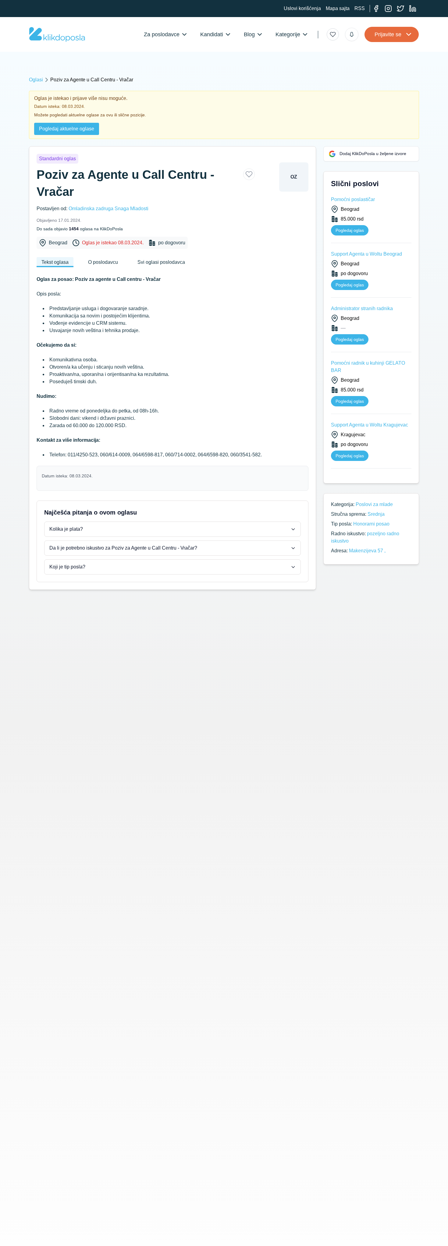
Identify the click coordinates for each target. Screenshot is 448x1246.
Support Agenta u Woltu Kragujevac (369, 424)
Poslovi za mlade (374, 504)
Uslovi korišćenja (302, 8)
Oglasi (36, 79)
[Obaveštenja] (351, 34)
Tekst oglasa (55, 262)
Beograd (58, 242)
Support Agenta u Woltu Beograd (366, 254)
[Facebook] (376, 8)
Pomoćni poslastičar (353, 199)
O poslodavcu (103, 262)
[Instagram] (388, 8)
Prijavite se (388, 34)
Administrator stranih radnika (362, 308)
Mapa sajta (338, 8)
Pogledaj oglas (350, 230)
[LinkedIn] (412, 8)
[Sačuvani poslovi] (333, 34)
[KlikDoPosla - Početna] (57, 34)
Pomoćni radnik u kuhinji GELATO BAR (368, 366)
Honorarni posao (371, 523)
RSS (359, 8)
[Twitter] (400, 8)
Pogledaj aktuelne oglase (66, 128)
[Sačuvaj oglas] (249, 174)
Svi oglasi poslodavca (161, 262)
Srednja (376, 514)
